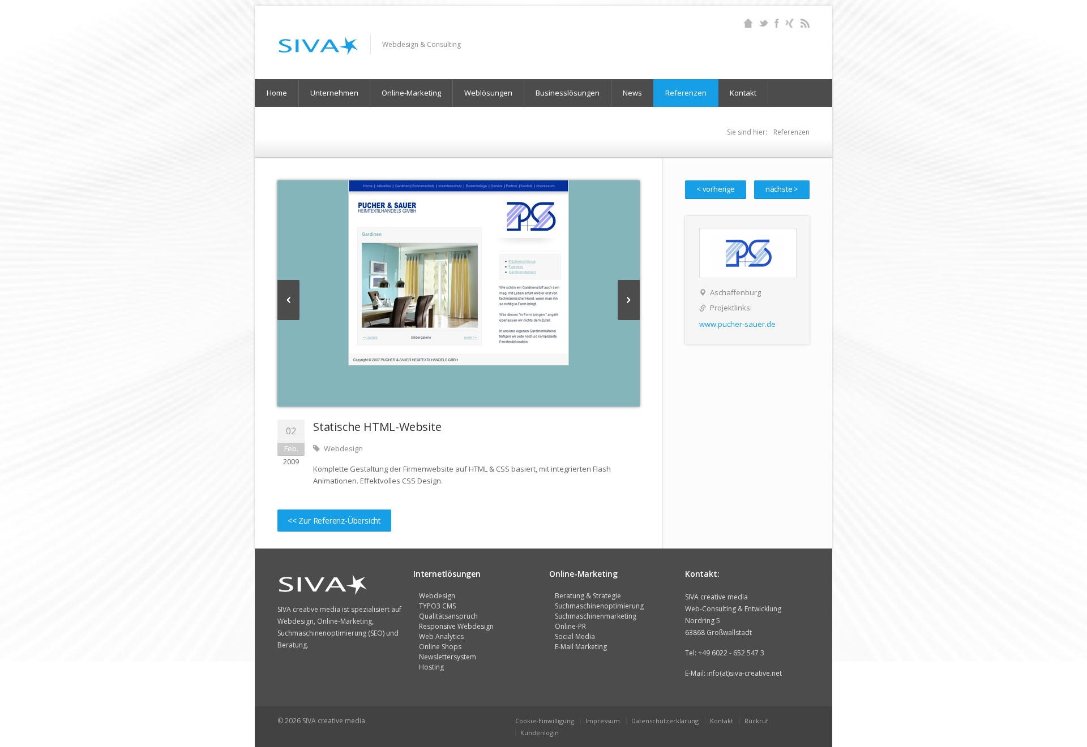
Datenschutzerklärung (665, 720)
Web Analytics (441, 636)
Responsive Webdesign (456, 626)
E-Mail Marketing (581, 646)
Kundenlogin (539, 732)
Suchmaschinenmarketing (595, 616)
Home (748, 23)
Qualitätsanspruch (448, 616)
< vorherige (715, 189)
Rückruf (756, 720)
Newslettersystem (447, 657)
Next (629, 300)
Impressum (602, 720)
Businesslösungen (568, 93)
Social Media (575, 636)
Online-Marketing (411, 93)
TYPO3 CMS (437, 606)
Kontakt (743, 93)
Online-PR (570, 626)
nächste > (781, 189)
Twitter (763, 23)
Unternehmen (334, 93)
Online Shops (440, 646)
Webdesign (437, 596)
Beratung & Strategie (588, 596)
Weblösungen (488, 93)
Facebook (776, 23)
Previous (288, 300)
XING (789, 23)
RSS (804, 23)
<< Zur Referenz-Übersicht (334, 520)
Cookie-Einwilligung (544, 720)
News (632, 93)
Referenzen (686, 93)
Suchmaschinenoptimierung (599, 606)
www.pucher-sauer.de (737, 324)
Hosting (431, 667)
